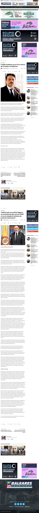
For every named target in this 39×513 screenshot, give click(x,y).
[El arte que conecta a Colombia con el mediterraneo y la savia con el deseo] (13, 194)
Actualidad (4, 60)
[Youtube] (37, 0)
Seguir (36, 79)
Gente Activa (13, 195)
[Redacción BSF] (1, 68)
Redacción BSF (6, 68)
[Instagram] (35, 0)
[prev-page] (1, 201)
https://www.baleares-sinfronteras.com (11, 181)
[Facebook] (33, 0)
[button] (38, 7)
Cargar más (32, 117)
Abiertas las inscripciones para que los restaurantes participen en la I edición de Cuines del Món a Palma (21, 197)
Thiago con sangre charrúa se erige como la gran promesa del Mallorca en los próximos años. (34, 114)
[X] (36, 0)
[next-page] (3, 201)
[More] (19, 71)
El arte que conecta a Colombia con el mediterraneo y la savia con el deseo (13, 197)
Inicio (1, 60)
